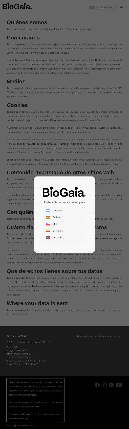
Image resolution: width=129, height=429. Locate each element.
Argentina (58, 210)
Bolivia (56, 217)
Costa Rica (58, 237)
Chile (55, 224)
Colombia (58, 230)
